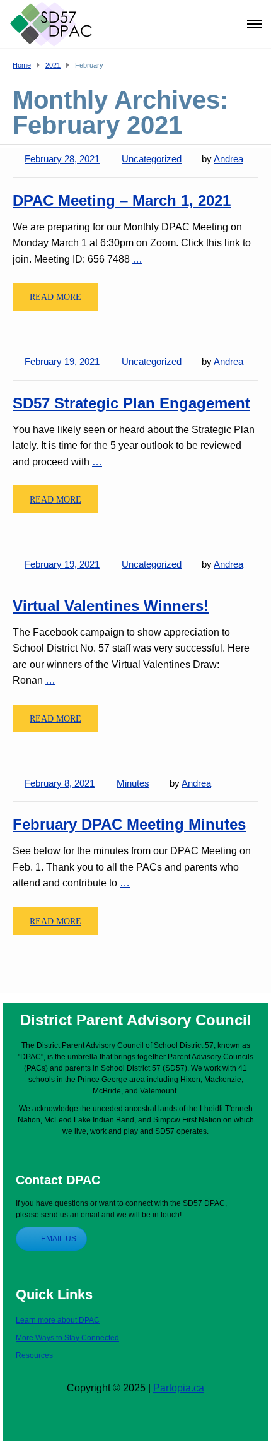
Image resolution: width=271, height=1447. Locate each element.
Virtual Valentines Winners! (111, 605)
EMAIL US (58, 1238)
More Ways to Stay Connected (67, 1337)
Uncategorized (152, 158)
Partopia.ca (178, 1388)
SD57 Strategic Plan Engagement (131, 403)
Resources (34, 1355)
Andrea (228, 158)
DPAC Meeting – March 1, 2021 (122, 200)
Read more (55, 297)
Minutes (133, 783)
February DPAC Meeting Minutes (129, 824)
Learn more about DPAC (58, 1320)
